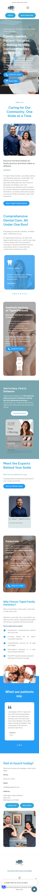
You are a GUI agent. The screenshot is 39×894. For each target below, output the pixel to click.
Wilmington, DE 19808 (11, 800)
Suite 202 (6, 798)
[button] (28, 7)
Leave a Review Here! (19, 2)
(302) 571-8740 (9, 779)
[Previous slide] (7, 723)
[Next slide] (31, 723)
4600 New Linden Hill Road (13, 795)
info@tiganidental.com (11, 787)
